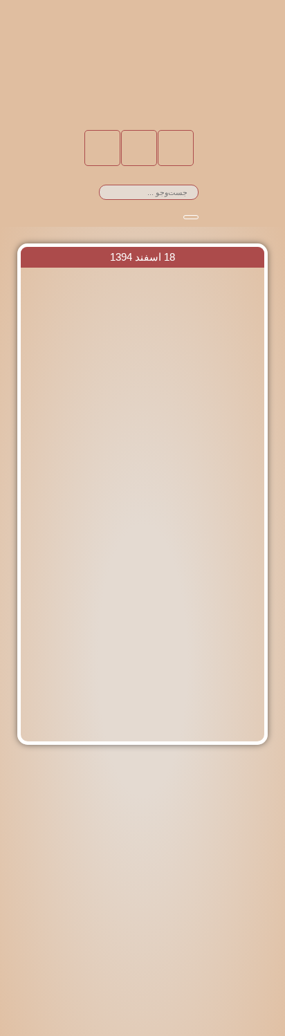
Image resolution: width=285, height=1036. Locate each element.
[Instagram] (139, 148)
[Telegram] (102, 148)
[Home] (176, 148)
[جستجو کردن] (191, 217)
